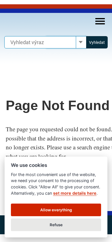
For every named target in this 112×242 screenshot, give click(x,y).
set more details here (74, 193)
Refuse (56, 225)
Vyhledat (97, 42)
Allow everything (56, 210)
